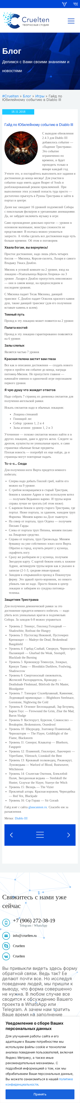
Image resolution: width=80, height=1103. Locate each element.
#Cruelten (10, 96)
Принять (40, 1094)
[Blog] (40, 835)
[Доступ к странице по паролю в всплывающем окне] (17, 835)
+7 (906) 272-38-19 (34, 920)
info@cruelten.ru (25, 936)
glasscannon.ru (37, 807)
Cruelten (19, 946)
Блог (27, 96)
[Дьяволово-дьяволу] (63, 835)
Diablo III (21, 818)
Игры (39, 96)
